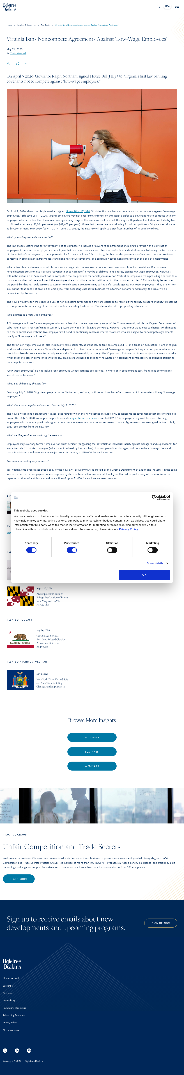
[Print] (17, 64)
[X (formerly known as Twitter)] (5, 1050)
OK (144, 574)
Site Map (7, 993)
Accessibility (9, 1000)
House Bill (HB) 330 (78, 211)
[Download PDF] (8, 64)
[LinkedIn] (17, 1050)
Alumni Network (11, 978)
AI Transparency (11, 1030)
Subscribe (8, 985)
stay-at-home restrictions (84, 418)
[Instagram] (29, 1050)
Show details (155, 563)
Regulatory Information (15, 1008)
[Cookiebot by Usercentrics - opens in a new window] (154, 497)
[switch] (72, 550)
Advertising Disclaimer (14, 1015)
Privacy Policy (128, 529)
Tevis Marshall (18, 53)
